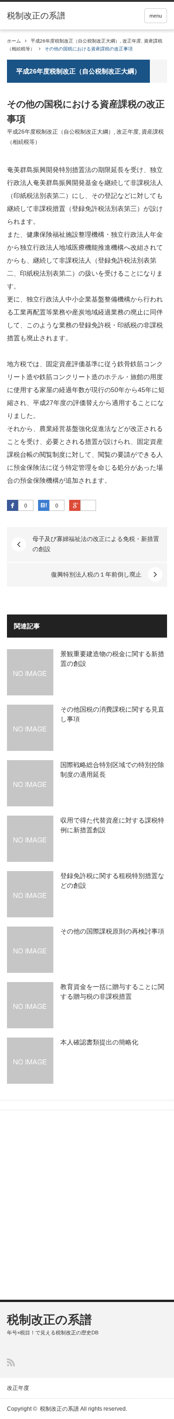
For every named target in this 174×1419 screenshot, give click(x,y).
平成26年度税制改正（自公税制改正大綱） (75, 40)
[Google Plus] (88, 506)
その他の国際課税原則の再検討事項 (112, 931)
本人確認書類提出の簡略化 (99, 1042)
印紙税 (127, 325)
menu (155, 15)
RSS (11, 1362)
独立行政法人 (130, 234)
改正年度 (131, 40)
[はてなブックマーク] (43, 505)
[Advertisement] (87, 1206)
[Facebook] (12, 505)
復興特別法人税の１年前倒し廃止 (96, 574)
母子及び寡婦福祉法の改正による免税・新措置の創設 (95, 544)
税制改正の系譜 (36, 16)
